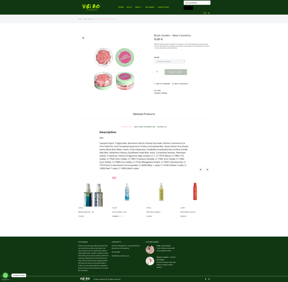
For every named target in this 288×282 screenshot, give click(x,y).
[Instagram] (208, 279)
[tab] (126, 126)
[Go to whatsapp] (5, 275)
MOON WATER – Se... (86, 212)
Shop (85, 19)
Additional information (144, 127)
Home (80, 19)
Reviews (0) (161, 127)
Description (126, 127)
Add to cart (177, 72)
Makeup (90, 19)
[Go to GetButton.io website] (5, 279)
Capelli (80, 208)
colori (156, 57)
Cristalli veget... (153, 212)
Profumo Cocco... (188, 212)
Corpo (182, 208)
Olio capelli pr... (119, 212)
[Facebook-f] (205, 279)
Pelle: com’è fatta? (164, 246)
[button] (200, 169)
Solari (114, 208)
